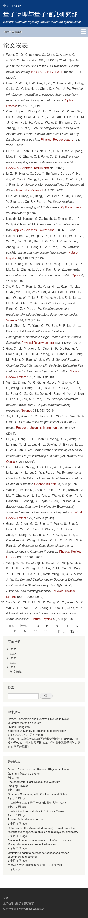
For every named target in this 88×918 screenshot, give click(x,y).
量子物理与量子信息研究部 (40, 13)
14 (25, 631)
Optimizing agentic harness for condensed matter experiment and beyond (38, 855)
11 (66, 626)
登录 (5, 898)
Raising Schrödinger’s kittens (26, 819)
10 (56, 626)
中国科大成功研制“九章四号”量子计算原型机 (35, 865)
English (16, 6)
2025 (13, 649)
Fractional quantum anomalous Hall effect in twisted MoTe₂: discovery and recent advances (40, 842)
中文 (6, 6)
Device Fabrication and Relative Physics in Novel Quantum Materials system (38, 721)
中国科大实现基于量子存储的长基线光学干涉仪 (37, 803)
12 (76, 626)
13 (14, 631)
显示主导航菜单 (13, 32)
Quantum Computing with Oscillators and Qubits (38, 794)
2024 (13, 654)
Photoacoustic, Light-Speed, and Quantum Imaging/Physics (34, 784)
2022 (13, 663)
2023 (13, 658)
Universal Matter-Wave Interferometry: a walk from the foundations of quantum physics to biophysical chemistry (43, 830)
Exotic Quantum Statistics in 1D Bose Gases (36, 811)
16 (45, 631)
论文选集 (16, 672)
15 (35, 631)
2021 (13, 667)
